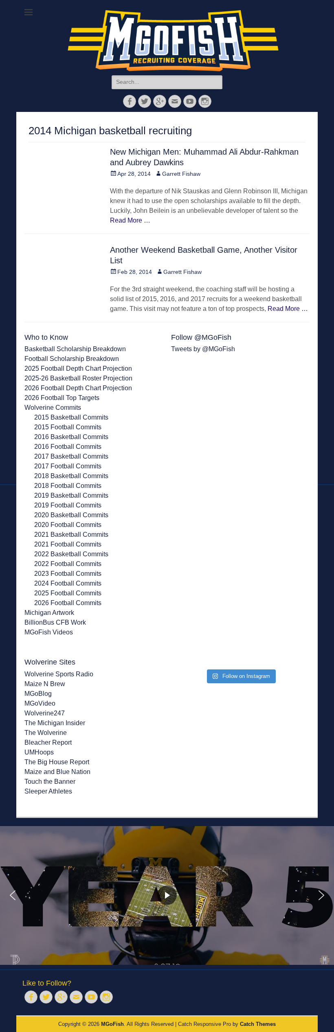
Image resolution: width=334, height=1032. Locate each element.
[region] (167, 895)
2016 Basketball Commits (71, 436)
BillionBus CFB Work (55, 622)
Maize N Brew (44, 683)
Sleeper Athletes (48, 791)
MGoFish (112, 1024)
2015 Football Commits (67, 427)
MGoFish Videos (48, 632)
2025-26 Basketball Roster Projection (78, 378)
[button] (12, 895)
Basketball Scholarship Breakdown (75, 348)
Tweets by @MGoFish (203, 348)
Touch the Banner (49, 781)
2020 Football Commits (67, 524)
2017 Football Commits (67, 466)
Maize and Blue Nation (57, 771)
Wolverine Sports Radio (58, 674)
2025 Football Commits (67, 593)
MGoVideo (39, 703)
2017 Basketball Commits (71, 456)
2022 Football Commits (67, 563)
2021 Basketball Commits (71, 534)
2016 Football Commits (67, 446)
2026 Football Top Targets (61, 397)
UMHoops (39, 752)
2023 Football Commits (67, 573)
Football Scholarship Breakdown (71, 358)
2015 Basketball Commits (71, 417)
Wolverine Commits (52, 407)
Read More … (130, 220)
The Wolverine (45, 732)
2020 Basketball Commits (71, 515)
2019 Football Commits (67, 505)
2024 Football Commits (67, 583)
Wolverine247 (44, 713)
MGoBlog (38, 693)
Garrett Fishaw (181, 174)
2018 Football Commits (67, 485)
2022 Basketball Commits (71, 554)
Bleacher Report (48, 742)
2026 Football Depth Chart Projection (78, 388)
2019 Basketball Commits (71, 495)
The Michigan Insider (54, 722)
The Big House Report (56, 762)
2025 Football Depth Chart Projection (78, 368)
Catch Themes (258, 1024)
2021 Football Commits (67, 544)
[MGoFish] (173, 40)
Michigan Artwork (49, 612)
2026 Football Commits (67, 602)
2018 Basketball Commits (71, 475)
